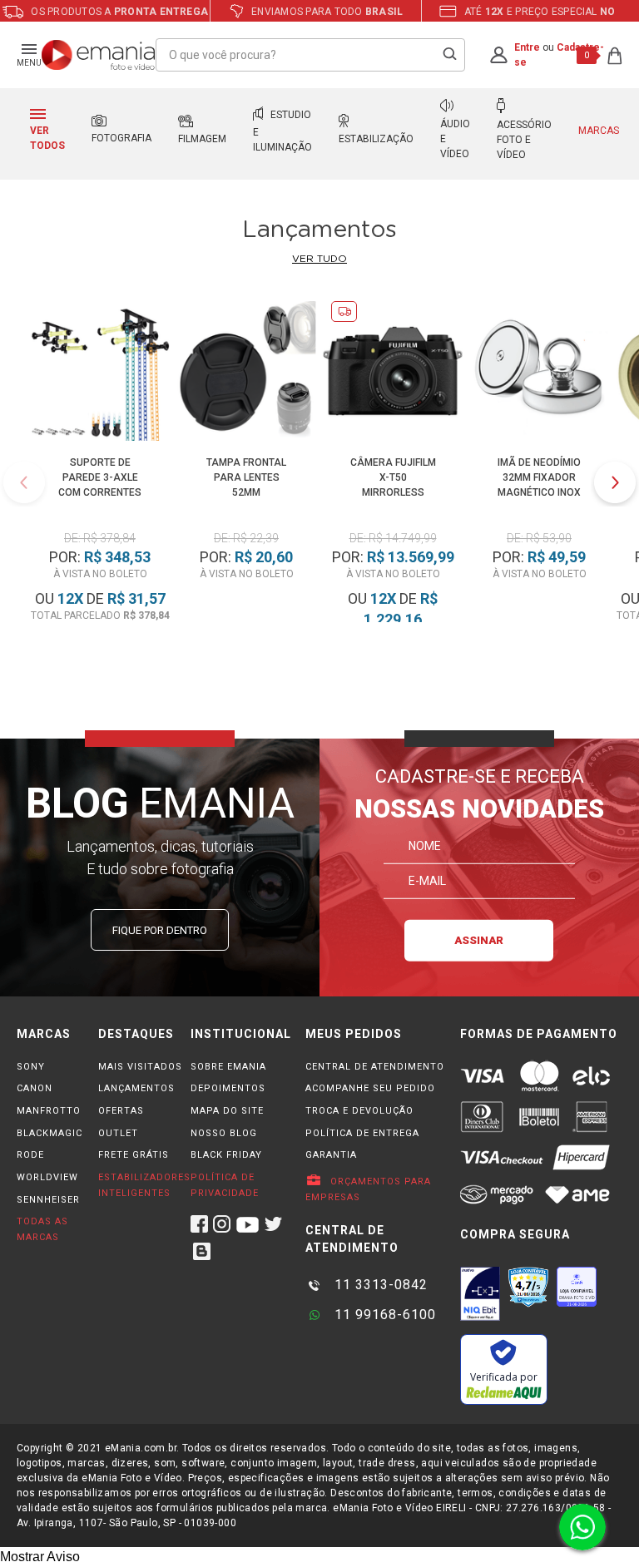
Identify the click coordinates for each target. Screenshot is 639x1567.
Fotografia (121, 138)
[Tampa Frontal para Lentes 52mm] (246, 374)
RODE (30, 1154)
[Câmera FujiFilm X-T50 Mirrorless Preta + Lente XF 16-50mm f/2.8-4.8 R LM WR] (393, 374)
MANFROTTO (49, 1110)
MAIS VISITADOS (140, 1066)
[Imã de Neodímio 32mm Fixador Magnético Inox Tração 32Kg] (539, 374)
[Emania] (99, 55)
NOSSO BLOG (224, 1133)
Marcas (598, 130)
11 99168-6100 (383, 1314)
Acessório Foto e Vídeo (524, 140)
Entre (527, 47)
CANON (34, 1088)
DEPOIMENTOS (228, 1088)
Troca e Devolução (359, 1110)
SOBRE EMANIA (228, 1066)
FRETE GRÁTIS (133, 1154)
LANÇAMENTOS (136, 1088)
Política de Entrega (362, 1133)
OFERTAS (121, 1110)
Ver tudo (319, 259)
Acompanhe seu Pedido (370, 1088)
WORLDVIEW (47, 1177)
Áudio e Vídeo (455, 139)
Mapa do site (227, 1110)
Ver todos (47, 138)
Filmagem (202, 139)
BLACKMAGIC (49, 1133)
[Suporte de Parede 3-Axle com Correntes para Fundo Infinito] (100, 374)
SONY (31, 1066)
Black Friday (226, 1154)
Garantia (331, 1154)
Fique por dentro (159, 930)
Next (615, 482)
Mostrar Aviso (40, 1557)
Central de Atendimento (374, 1066)
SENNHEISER (48, 1199)
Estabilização (376, 139)
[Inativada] (480, 1293)
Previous (24, 482)
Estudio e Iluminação (282, 131)
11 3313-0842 (379, 1285)
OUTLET (118, 1133)
